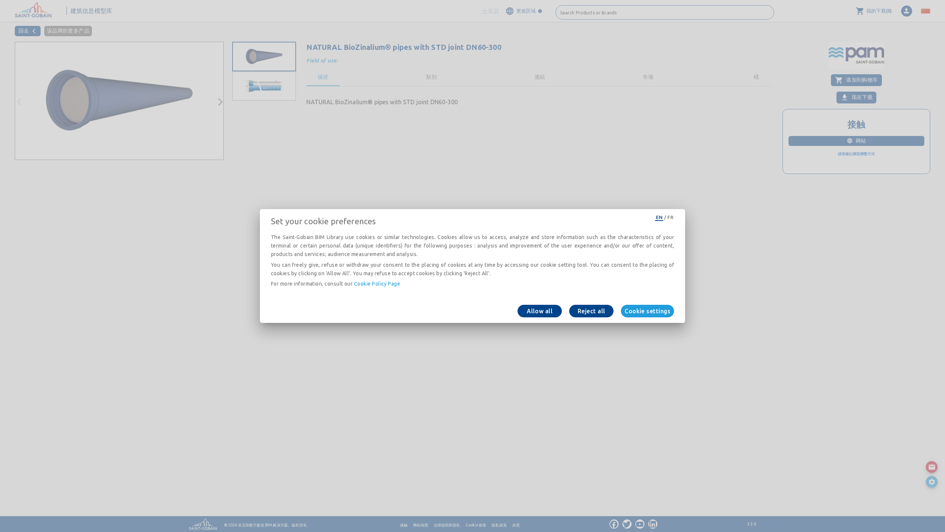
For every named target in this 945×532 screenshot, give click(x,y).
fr (670, 217)
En (659, 217)
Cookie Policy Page (377, 284)
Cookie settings (647, 311)
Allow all (540, 311)
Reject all (591, 311)
